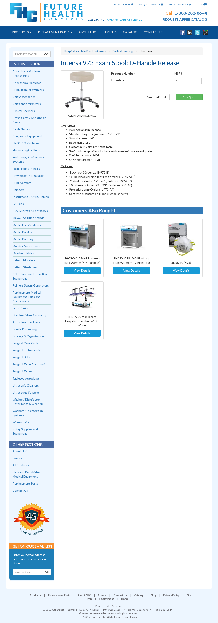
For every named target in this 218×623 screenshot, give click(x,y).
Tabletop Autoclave (26, 378)
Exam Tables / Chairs (26, 168)
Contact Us (153, 32)
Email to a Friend (156, 97)
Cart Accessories (24, 97)
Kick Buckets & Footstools (30, 211)
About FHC (88, 32)
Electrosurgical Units (26, 150)
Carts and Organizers (27, 104)
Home (124, 598)
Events (111, 32)
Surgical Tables (22, 371)
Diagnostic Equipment (27, 136)
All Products (21, 465)
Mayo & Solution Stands (28, 218)
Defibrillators (21, 129)
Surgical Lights (22, 357)
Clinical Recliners (24, 111)
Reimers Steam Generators (31, 285)
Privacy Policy (171, 595)
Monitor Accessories (26, 246)
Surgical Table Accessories (30, 364)
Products (20, 32)
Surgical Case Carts (26, 343)
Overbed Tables (23, 253)
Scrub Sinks (20, 308)
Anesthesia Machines (27, 82)
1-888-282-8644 (190, 13)
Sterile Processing (25, 329)
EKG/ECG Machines (26, 143)
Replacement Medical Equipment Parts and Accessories (27, 297)
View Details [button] (82, 270)
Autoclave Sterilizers (26, 322)
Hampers (18, 189)
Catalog (130, 32)
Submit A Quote (179, 4)
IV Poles (18, 204)
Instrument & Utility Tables (31, 196)
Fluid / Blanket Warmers (28, 89)
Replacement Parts (54, 32)
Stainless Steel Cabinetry (29, 315)
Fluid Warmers (22, 182)
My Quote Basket (150, 4)
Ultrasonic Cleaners (26, 385)
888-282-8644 (163, 609)
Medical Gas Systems (27, 225)
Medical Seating (122, 51)
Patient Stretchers (25, 267)
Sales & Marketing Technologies (119, 617)
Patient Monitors (24, 260)
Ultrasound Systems (26, 392)
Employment (106, 598)
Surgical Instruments (26, 350)
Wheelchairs (21, 422)
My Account (122, 4)
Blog (200, 4)
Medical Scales (22, 232)
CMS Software (89, 617)
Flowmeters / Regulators (29, 175)
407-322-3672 (111, 609)
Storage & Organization (28, 336)
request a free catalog (185, 19)
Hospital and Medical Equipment (85, 51)
